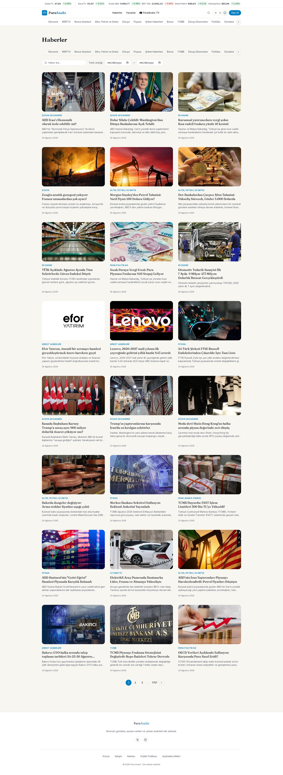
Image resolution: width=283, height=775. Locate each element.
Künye (106, 756)
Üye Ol (235, 12)
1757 (154, 682)
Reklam (131, 756)
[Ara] (209, 13)
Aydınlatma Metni (171, 756)
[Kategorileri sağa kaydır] (238, 22)
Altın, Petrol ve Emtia (106, 21)
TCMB (180, 21)
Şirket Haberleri (154, 21)
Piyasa (137, 21)
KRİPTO (66, 21)
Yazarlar (131, 12)
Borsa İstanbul (83, 21)
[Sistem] (225, 12)
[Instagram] (145, 740)
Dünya (126, 21)
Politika (216, 21)
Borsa (170, 21)
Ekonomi (53, 21)
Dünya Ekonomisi (198, 21)
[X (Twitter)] (138, 740)
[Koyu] (220, 12)
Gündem (229, 21)
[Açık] (215, 12)
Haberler (117, 12)
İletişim (118, 756)
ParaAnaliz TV (151, 12)
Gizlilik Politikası (148, 756)
